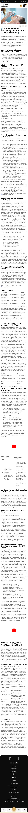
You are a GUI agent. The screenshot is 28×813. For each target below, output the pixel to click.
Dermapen (14, 803)
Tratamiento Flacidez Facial (14, 806)
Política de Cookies (14, 795)
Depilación (14, 785)
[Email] (26, 26)
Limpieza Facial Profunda (14, 804)
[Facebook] (23, 26)
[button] (25, 5)
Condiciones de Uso (14, 797)
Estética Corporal (14, 783)
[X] (20, 26)
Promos (14, 788)
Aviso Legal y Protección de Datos (14, 799)
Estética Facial (14, 782)
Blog (1, 27)
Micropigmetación (14, 787)
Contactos (14, 794)
